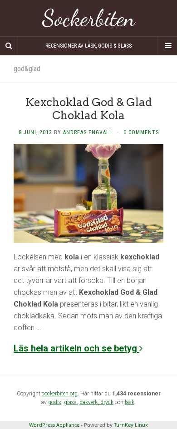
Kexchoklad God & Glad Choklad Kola (88, 109)
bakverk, (89, 402)
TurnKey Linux (131, 424)
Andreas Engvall (88, 132)
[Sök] (9, 46)
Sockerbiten (88, 18)
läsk (129, 402)
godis (54, 402)
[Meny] (168, 46)
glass (70, 402)
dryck (106, 402)
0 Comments (141, 132)
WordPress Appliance (54, 424)
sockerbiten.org (60, 393)
